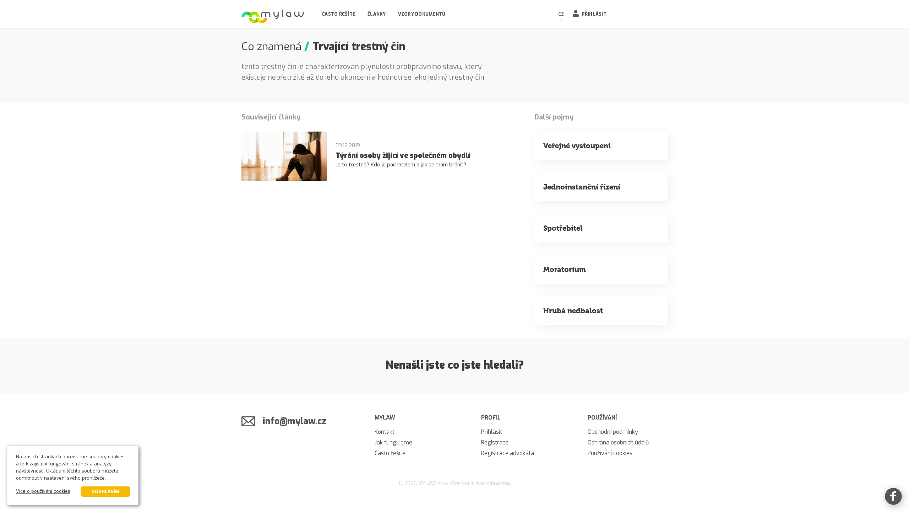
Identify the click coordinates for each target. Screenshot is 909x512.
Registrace (494, 442)
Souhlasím (105, 492)
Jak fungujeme (393, 442)
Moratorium (564, 269)
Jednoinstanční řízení (581, 187)
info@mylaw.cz (294, 421)
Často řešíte (338, 14)
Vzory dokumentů (422, 14)
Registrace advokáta (507, 453)
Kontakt (384, 432)
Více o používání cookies (43, 491)
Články (377, 14)
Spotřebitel (563, 228)
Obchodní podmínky (613, 432)
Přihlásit (594, 14)
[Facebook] (893, 496)
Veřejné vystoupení (577, 146)
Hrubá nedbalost (573, 310)
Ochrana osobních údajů (618, 442)
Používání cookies (610, 453)
